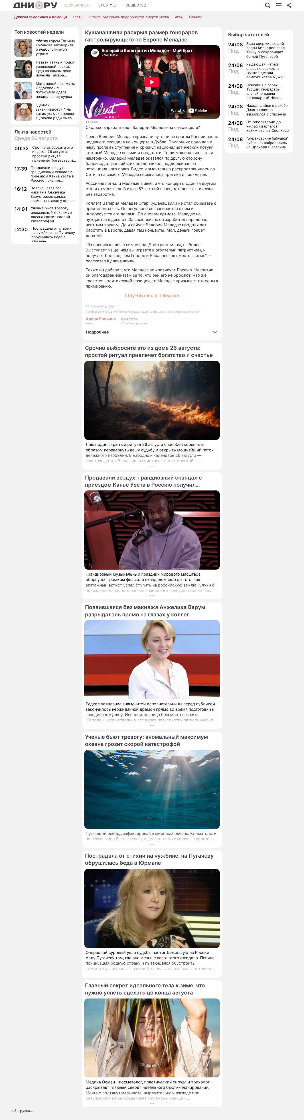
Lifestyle (107, 5)
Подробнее (97, 332)
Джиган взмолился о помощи (40, 17)
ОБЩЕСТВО (136, 5)
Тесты (78, 17)
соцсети (129, 319)
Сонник (195, 17)
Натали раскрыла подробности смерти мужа (129, 17)
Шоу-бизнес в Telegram (152, 295)
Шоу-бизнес (77, 5)
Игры (179, 17)
